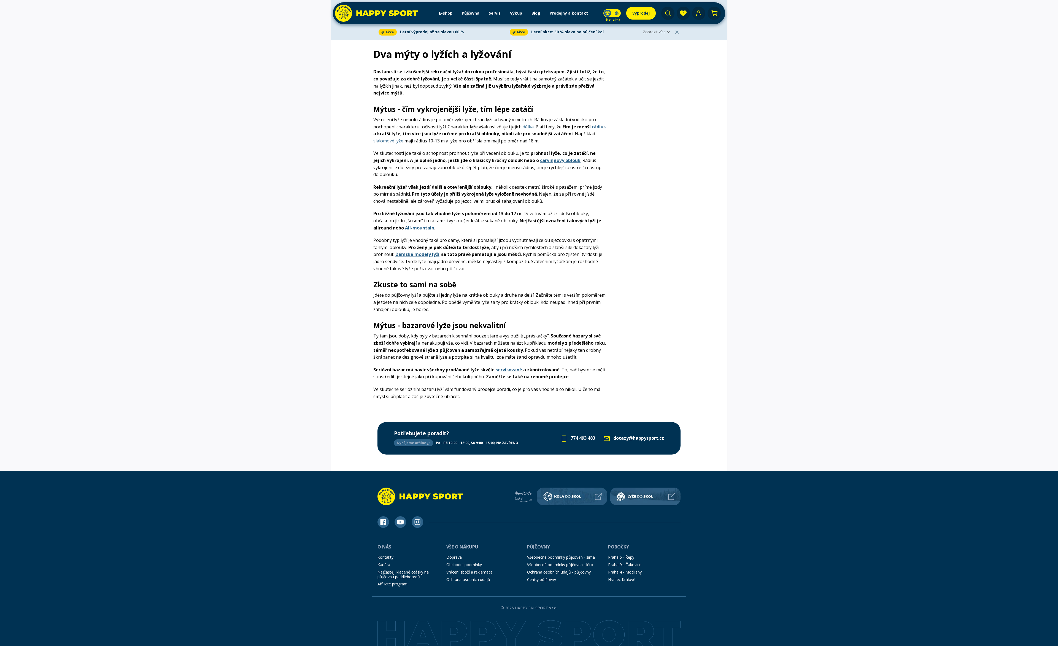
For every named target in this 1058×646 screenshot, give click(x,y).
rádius (599, 127)
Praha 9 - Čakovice (624, 564)
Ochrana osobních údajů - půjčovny (559, 572)
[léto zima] (612, 13)
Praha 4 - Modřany (625, 572)
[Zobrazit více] (443, 32)
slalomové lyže (388, 141)
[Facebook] (383, 522)
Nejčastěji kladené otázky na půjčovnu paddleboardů (403, 574)
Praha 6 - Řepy (621, 557)
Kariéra (383, 564)
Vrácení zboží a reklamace (469, 572)
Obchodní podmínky (464, 564)
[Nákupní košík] (714, 13)
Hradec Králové (621, 579)
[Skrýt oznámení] (677, 32)
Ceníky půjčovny (541, 579)
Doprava (454, 557)
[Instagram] (417, 522)
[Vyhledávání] (667, 13)
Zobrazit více (654, 31)
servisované (509, 370)
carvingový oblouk (560, 160)
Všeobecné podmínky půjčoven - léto (560, 564)
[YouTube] (400, 522)
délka (528, 127)
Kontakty (385, 557)
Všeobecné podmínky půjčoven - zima (561, 557)
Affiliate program (392, 583)
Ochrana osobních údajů (468, 579)
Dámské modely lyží (417, 254)
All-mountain (419, 228)
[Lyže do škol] (645, 496)
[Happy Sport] (376, 13)
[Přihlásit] (698, 13)
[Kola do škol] (572, 496)
